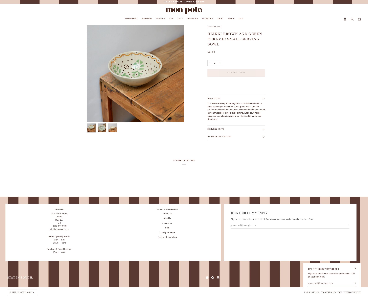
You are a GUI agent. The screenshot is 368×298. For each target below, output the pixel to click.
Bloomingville (214, 27)
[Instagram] (218, 277)
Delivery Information (167, 237)
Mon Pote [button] (59, 209)
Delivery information (219, 137)
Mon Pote (310, 292)
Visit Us (167, 218)
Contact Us (167, 223)
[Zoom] (135, 73)
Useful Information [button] (167, 209)
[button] (131, 20)
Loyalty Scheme (167, 232)
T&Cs (340, 292)
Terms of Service (352, 292)
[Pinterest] (212, 277)
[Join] (353, 283)
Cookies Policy (328, 292)
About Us (167, 214)
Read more (212, 119)
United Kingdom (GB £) (21, 292)
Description (213, 98)
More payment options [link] (217, 90)
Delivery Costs (215, 129)
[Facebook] (207, 277)
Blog (167, 228)
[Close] (357, 268)
